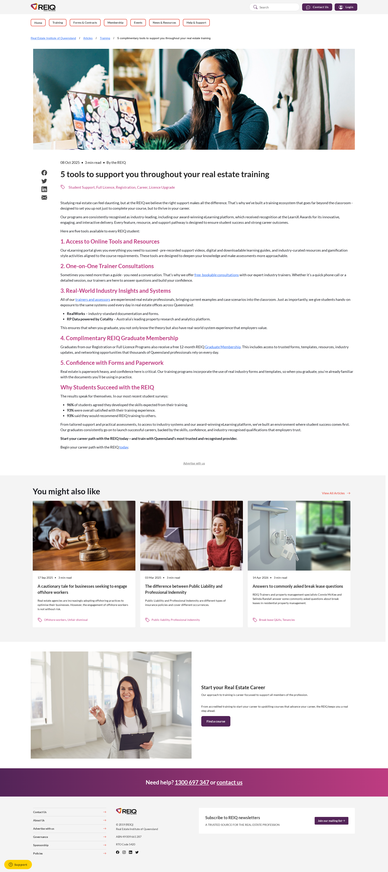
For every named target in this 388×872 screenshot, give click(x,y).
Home (38, 22)
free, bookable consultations (216, 275)
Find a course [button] (216, 721)
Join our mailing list (330, 820)
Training (105, 38)
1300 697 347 (192, 782)
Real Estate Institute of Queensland (53, 38)
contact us (229, 782)
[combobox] (274, 7)
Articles (88, 38)
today (123, 447)
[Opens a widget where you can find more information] (18, 865)
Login (349, 7)
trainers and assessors (92, 299)
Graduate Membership (223, 347)
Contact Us (321, 7)
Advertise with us (194, 463)
